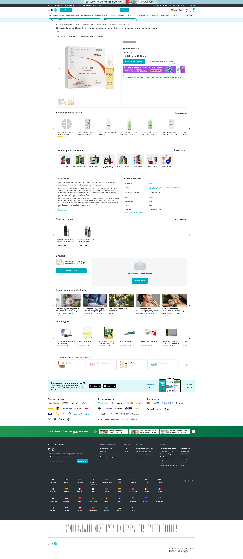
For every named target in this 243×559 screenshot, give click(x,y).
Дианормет (70, 362)
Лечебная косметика (101, 15)
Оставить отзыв (71, 271)
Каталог (50, 5)
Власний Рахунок (161, 5)
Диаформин (101, 362)
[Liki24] (52, 544)
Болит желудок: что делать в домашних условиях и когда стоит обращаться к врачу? (67, 310)
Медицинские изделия (118, 15)
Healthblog (192, 5)
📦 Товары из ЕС (144, 15)
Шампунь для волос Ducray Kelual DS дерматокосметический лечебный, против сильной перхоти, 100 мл (107, 133)
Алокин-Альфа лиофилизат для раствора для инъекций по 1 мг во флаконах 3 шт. (170, 342)
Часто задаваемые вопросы (87, 5)
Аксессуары (184, 463)
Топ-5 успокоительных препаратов (118, 310)
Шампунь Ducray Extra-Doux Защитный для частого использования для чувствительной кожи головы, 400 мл (128, 133)
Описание (72, 36)
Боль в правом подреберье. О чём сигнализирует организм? (95, 310)
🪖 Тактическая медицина (160, 15)
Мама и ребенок (185, 448)
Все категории (179, 150)
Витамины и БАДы (87, 15)
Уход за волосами (66, 24)
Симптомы (183, 466)
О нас (99, 5)
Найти (124, 10)
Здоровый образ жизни (187, 460)
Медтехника (164, 463)
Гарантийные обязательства (144, 448)
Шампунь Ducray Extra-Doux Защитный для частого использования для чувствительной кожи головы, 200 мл (149, 133)
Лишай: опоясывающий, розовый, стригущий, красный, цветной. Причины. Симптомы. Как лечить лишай (148, 310)
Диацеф (130, 362)
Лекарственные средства (56, 15)
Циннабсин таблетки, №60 (86, 341)
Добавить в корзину (134, 61)
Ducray (58, 31)
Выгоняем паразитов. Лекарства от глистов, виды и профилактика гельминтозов (174, 310)
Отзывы (100, 36)
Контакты (58, 5)
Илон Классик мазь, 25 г (127, 341)
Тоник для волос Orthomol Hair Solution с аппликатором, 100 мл (66, 240)
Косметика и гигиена (72, 15)
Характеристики (87, 36)
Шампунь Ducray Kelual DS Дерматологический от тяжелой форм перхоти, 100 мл (86, 133)
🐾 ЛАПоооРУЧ (176, 15)
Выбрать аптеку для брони (161, 61)
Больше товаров (181, 113)
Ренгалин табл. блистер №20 (150, 341)
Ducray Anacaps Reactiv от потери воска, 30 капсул (170, 133)
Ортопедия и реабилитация (168, 466)
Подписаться (82, 461)
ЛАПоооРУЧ (184, 454)
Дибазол (162, 362)
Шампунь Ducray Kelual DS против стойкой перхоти (65, 133)
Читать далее (62, 210)
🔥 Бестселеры (189, 15)
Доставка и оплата (70, 5)
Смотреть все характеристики (133, 212)
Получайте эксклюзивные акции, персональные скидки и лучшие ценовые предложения (65, 455)
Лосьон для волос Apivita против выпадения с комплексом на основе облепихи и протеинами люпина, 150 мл (86, 240)
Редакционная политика (143, 451)
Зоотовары (183, 457)
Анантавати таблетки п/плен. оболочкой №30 (66, 342)
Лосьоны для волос (82, 24)
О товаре (61, 36)
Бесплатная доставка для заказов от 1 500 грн (120, 20)
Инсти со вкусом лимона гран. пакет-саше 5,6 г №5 (107, 342)
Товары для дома (185, 451)
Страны (125, 451)
